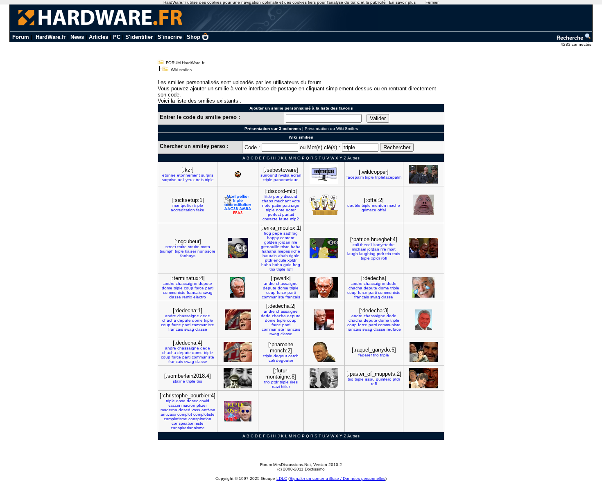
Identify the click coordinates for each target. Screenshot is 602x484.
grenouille (270, 246)
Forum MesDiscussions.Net (285, 464)
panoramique (286, 179)
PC (116, 37)
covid (204, 401)
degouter (284, 360)
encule (280, 260)
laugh (352, 253)
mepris (284, 251)
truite (182, 246)
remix (187, 297)
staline (179, 381)
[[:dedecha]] (423, 287)
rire (294, 242)
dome (167, 288)
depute (205, 283)
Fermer (432, 2)
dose (181, 401)
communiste (174, 292)
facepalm (355, 177)
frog (267, 233)
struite (193, 246)
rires (294, 382)
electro (199, 297)
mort (391, 249)
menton (379, 205)
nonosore (206, 251)
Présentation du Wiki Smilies (331, 128)
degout (280, 356)
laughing (367, 253)
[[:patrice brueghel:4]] (423, 248)
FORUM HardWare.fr (185, 62)
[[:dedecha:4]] (238, 352)
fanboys (187, 255)
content (287, 237)
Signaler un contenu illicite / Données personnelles (337, 478)
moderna (169, 410)
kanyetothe (384, 244)
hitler (285, 386)
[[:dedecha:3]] (423, 319)
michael (359, 249)
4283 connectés (577, 44)
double (353, 205)
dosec (192, 401)
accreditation (183, 210)
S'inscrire (170, 37)
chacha (355, 288)
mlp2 (294, 219)
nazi (276, 386)
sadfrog (290, 233)
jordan (284, 242)
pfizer (202, 405)
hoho (277, 264)
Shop (193, 37)
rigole (294, 255)
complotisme (175, 419)
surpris (207, 175)
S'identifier (139, 37)
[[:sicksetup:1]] (238, 205)
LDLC (281, 478)
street (170, 246)
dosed (184, 410)
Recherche (571, 38)
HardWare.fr (51, 37)
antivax (208, 410)
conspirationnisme (188, 428)
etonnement (188, 175)
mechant (282, 201)
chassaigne (186, 283)
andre (168, 283)
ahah (283, 255)
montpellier (182, 205)
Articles (98, 37)
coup (188, 288)
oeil (181, 179)
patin (276, 205)
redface (394, 329)
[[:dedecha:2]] (324, 319)
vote (296, 201)
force (199, 288)
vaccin (174, 405)
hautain (270, 255)
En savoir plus (402, 2)
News (77, 37)
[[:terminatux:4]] (237, 287)
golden (270, 242)
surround (268, 175)
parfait (288, 214)
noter (291, 210)
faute (284, 219)
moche (393, 205)
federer (365, 355)
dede (391, 283)
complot (184, 414)
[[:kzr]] (238, 174)
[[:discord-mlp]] (324, 205)
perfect (274, 214)
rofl (289, 269)
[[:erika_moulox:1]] (324, 248)
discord (290, 196)
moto (205, 246)
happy (273, 237)
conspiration (199, 419)
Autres (353, 158)
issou (370, 379)
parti (209, 288)
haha (296, 246)
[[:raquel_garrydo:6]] (424, 352)
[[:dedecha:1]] (238, 319)
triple (209, 179)
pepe (277, 233)
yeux (190, 179)
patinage (291, 205)
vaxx (196, 410)
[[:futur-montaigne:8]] (324, 378)
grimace (369, 210)
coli (356, 244)
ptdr (268, 260)
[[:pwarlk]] (324, 287)
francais (194, 292)
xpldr (291, 260)
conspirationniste (188, 423)
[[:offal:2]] (423, 205)
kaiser (190, 251)
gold (287, 264)
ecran (296, 175)
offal (382, 210)
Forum (20, 37)
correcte (270, 219)
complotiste (204, 414)
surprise (169, 179)
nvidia (284, 175)
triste (285, 246)
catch (293, 356)
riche (295, 251)
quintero (384, 379)
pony (278, 196)
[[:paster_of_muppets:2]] (423, 378)
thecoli (366, 244)
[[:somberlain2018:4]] (238, 378)
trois (200, 179)
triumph (167, 251)
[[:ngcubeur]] (238, 248)
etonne (169, 175)
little (268, 196)
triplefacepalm (388, 177)
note (266, 205)
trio (272, 269)
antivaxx (168, 414)
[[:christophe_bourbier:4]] (237, 411)
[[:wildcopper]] (423, 174)
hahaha (269, 251)
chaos (267, 201)
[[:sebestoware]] (324, 174)
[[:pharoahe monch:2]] (324, 352)
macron (188, 405)
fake (200, 210)
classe (175, 297)
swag (208, 292)
